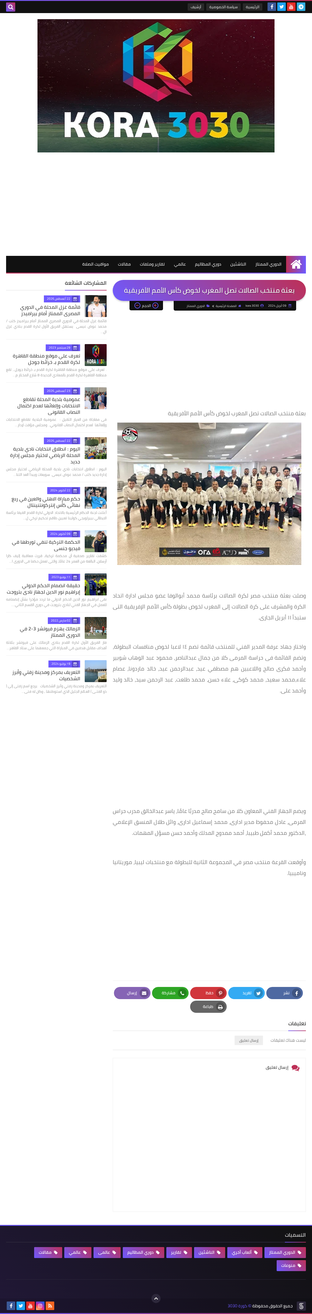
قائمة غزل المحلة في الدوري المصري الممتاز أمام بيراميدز (50, 310)
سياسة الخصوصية (223, 6)
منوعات (288, 1265)
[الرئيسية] (296, 264)
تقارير (176, 1252)
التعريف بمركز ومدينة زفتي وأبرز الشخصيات (46, 675)
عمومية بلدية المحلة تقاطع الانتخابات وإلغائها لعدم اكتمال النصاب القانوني (48, 406)
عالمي (180, 264)
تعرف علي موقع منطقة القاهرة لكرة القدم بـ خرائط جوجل (46, 359)
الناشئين (238, 264)
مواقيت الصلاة (95, 264)
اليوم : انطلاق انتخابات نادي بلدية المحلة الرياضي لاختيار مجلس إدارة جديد (45, 455)
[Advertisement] (156, 210)
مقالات (124, 264)
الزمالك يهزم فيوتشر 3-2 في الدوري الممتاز (50, 632)
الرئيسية (252, 6)
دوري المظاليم (208, 264)
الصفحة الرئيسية (226, 306)
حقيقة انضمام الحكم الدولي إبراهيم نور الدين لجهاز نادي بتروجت (43, 588)
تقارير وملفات (152, 264)
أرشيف (196, 6)
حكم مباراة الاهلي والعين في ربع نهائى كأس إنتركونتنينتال (46, 502)
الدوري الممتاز (268, 264)
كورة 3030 (237, 1306)
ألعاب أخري (242, 1252)
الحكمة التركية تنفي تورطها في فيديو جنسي (46, 545)
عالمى (104, 1252)
